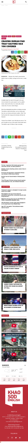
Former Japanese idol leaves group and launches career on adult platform (12, 166)
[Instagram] (12, 437)
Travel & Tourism (6, 213)
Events (4, 38)
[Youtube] (19, 437)
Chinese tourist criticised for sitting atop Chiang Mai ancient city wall (13, 286)
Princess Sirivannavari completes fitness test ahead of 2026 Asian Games (12, 173)
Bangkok (19, 36)
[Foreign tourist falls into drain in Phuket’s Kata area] (14, 225)
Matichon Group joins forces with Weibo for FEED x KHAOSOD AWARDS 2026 (13, 199)
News (13, 36)
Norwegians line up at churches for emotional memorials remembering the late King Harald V (13, 195)
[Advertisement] (14, 21)
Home (2, 5)
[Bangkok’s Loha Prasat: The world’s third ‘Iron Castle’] (14, 244)
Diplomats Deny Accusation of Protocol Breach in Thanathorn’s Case (21, 148)
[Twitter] (16, 437)
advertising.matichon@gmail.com (15, 426)
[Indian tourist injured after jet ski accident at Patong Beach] (14, 303)
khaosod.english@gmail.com (15, 421)
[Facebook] (8, 437)
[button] (26, 2)
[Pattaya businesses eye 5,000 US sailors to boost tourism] (14, 264)
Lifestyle (4, 36)
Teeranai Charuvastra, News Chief (11, 49)
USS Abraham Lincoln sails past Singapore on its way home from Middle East (13, 203)
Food (6, 5)
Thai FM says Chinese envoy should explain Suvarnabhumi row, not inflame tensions (13, 181)
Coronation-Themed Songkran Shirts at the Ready (6, 147)
